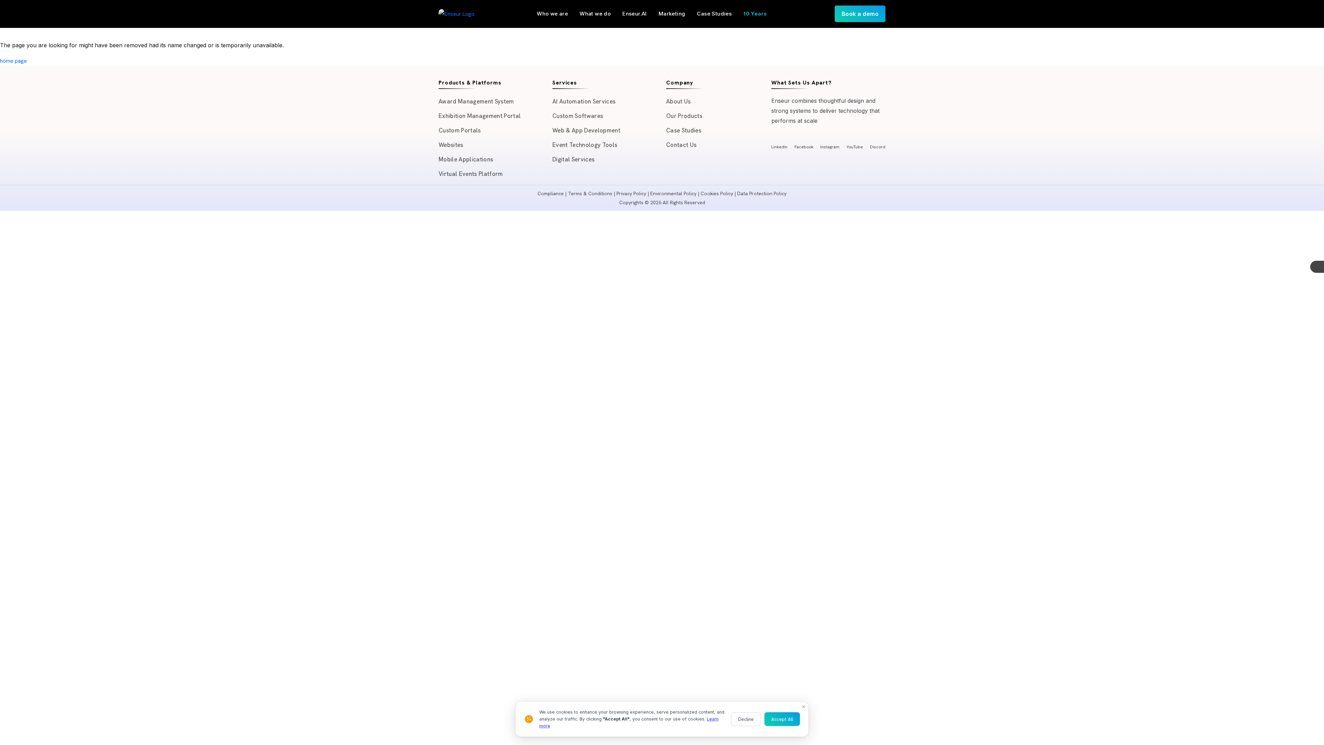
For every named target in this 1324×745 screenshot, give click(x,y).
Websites (451, 145)
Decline (746, 719)
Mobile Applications (466, 159)
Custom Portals (460, 130)
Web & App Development (586, 130)
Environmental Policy (673, 193)
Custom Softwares (577, 116)
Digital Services (573, 159)
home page (13, 60)
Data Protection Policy (761, 193)
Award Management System (476, 101)
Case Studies (714, 13)
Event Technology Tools (584, 145)
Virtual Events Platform (471, 174)
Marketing (672, 13)
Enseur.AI (634, 13)
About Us (678, 101)
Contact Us (681, 145)
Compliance (551, 193)
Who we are (552, 13)
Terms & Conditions (590, 193)
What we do (595, 13)
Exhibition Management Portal (480, 116)
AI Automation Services (583, 101)
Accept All (782, 719)
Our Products (684, 116)
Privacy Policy (631, 193)
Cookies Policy (717, 193)
